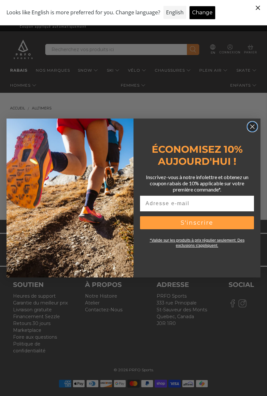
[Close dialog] (252, 127)
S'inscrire (197, 222)
